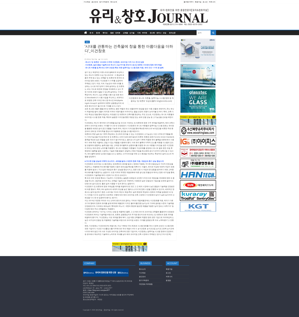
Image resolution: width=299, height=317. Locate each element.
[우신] (198, 127)
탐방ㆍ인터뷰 (115, 33)
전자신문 (172, 33)
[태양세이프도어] (198, 181)
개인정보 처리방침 (146, 284)
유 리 (91, 33)
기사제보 (87, 2)
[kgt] (198, 203)
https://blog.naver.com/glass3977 (99, 290)
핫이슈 (105, 33)
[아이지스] (198, 138)
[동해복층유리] (198, 149)
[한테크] (198, 171)
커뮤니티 (212, 2)
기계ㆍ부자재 (142, 33)
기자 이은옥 (104, 59)
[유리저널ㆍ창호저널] (85, 32)
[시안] (198, 160)
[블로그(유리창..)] (129, 243)
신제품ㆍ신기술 (128, 33)
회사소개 (113, 2)
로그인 (205, 2)
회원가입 (198, 2)
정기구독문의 (104, 2)
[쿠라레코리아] (198, 192)
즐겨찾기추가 (189, 2)
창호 (87, 42)
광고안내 (94, 2)
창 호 (98, 33)
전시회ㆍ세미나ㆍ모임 (158, 33)
